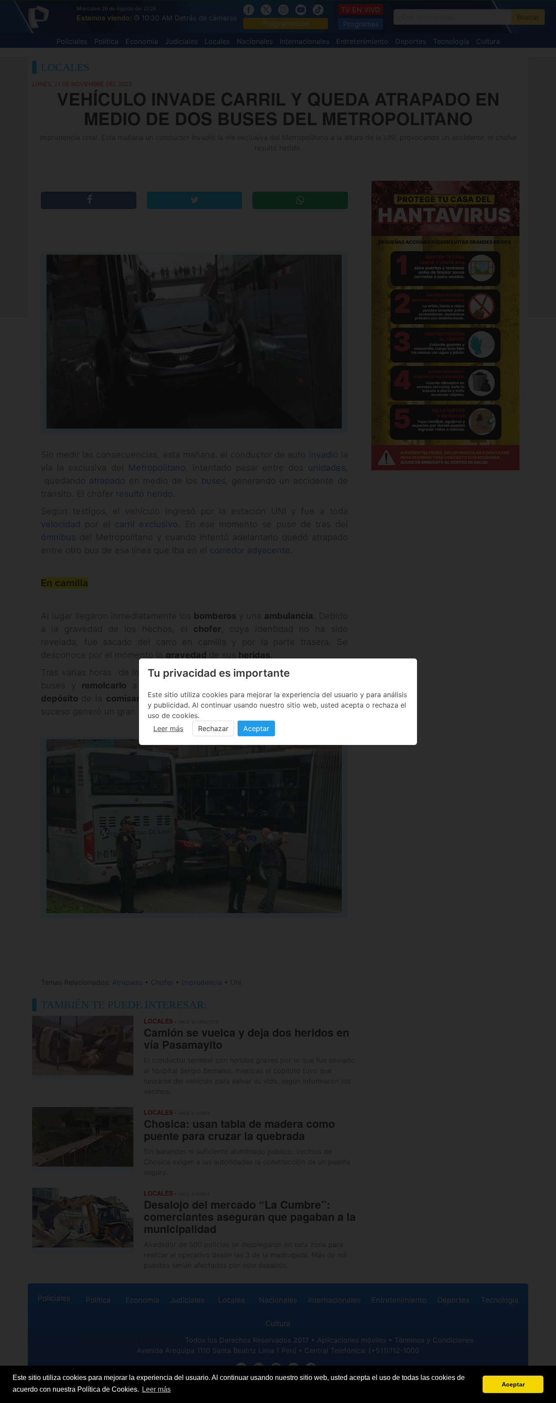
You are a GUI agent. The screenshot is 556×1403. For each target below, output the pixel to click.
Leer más (168, 728)
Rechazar (213, 728)
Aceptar (256, 728)
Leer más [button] (156, 1389)
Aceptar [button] (513, 1384)
